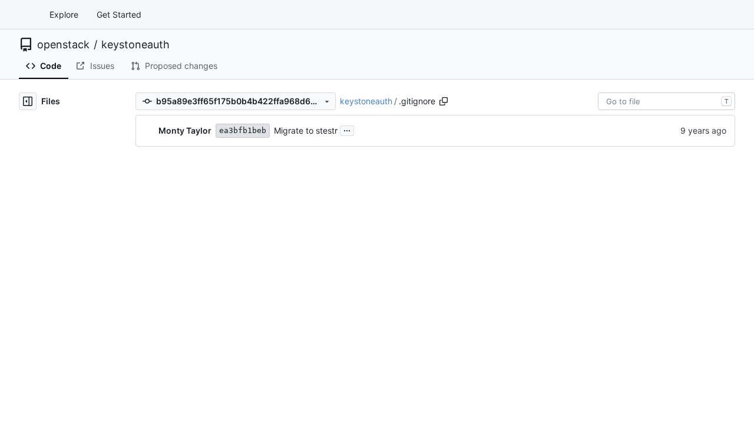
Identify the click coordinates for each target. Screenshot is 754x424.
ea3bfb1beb (242, 130)
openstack (63, 45)
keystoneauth (135, 45)
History (613, 168)
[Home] (22, 14)
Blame (573, 168)
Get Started (119, 14)
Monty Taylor (184, 130)
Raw (538, 168)
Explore (63, 14)
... (346, 129)
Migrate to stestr (306, 130)
